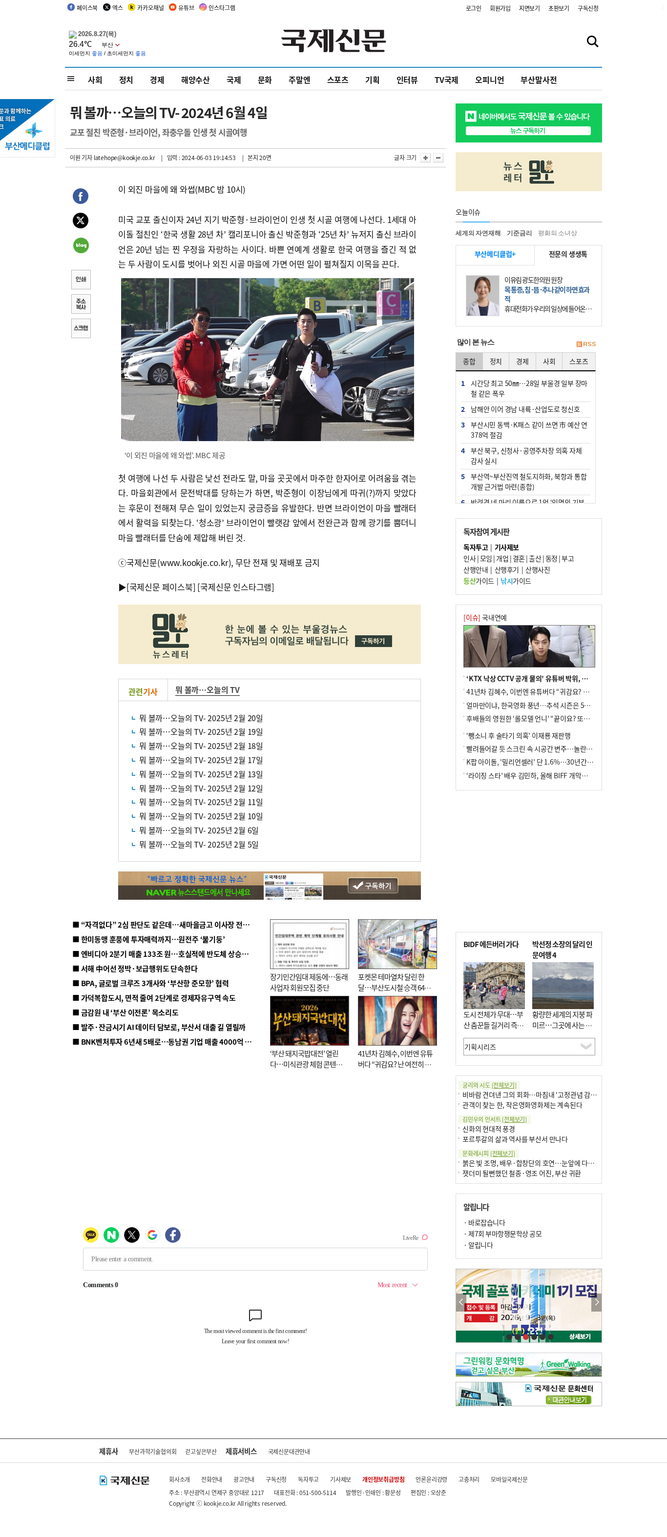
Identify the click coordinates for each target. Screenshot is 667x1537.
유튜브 (186, 7)
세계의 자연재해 (478, 233)
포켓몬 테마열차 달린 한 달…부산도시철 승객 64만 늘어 (394, 987)
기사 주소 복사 (80, 305)
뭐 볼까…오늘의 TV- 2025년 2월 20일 (201, 718)
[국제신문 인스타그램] (235, 587)
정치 (126, 79)
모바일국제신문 (509, 1479)
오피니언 (489, 79)
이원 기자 (81, 157)
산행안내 (475, 569)
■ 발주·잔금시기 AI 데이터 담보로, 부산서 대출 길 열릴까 (159, 1027)
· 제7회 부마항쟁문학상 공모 (502, 1233)
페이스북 (87, 7)
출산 (535, 558)
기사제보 (340, 1479)
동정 (551, 558)
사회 (95, 79)
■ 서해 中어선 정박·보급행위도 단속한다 (135, 968)
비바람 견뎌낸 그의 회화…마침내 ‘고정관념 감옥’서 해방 (540, 1094)
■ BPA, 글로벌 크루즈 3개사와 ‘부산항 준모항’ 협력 (150, 983)
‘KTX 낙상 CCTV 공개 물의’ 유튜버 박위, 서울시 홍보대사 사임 (553, 678)
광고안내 (243, 1479)
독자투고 (308, 1479)
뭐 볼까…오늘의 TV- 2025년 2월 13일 (201, 774)
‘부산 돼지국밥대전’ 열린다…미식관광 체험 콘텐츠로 (306, 1064)
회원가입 (500, 8)
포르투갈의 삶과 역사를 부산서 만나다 (515, 1139)
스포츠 (338, 79)
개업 (502, 558)
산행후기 (507, 569)
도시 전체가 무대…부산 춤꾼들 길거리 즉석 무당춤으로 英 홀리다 (493, 1025)
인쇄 (80, 280)
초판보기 (558, 8)
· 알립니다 (478, 1245)
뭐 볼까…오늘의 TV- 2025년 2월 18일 (201, 745)
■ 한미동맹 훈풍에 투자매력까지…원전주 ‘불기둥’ (148, 939)
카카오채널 (150, 7)
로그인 (473, 8)
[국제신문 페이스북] (161, 587)
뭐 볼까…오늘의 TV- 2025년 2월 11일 (201, 802)
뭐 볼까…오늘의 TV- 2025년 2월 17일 (201, 760)
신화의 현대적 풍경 (488, 1128)
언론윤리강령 (431, 1479)
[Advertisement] (529, 861)
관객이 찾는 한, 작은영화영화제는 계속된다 (522, 1105)
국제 (234, 79)
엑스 (117, 7)
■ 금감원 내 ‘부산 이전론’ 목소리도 (125, 1012)
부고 (568, 558)
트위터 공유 (80, 222)
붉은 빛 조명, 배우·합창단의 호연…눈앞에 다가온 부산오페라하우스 (557, 1163)
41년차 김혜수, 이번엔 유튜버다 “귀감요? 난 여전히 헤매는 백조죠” (395, 1064)
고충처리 (469, 1479)
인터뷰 (407, 79)
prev (461, 1303)
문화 (265, 79)
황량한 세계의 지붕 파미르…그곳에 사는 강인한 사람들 (562, 1025)
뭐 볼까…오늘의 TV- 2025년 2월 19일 (201, 731)
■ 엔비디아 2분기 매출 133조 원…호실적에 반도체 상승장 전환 (167, 954)
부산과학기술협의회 (152, 1451)
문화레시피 (488, 1153)
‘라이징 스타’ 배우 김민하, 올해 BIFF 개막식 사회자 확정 (544, 775)
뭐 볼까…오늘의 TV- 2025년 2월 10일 (201, 816)
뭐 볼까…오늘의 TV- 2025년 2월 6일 (199, 830)
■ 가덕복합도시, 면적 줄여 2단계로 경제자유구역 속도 (154, 997)
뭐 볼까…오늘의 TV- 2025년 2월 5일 (199, 844)
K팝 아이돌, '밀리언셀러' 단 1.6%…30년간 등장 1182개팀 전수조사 (561, 762)
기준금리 (519, 233)
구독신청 (588, 8)
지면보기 (529, 8)
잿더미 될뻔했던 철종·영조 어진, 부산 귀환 (521, 1173)
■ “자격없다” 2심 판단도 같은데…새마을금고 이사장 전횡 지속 (168, 924)
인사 (469, 558)
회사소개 (179, 1479)
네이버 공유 (80, 246)
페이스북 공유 (80, 197)
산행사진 (537, 569)
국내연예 (485, 617)
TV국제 (447, 79)
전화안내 (211, 1479)
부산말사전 (539, 79)
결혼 (519, 558)
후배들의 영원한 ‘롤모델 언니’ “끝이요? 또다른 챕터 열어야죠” (553, 718)
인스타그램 (221, 7)
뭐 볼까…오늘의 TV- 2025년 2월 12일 (201, 788)
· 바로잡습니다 (484, 1222)
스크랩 (80, 329)
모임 (486, 558)
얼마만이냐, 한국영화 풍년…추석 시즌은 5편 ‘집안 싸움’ (544, 705)
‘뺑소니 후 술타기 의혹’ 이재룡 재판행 (518, 735)
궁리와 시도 (489, 1085)
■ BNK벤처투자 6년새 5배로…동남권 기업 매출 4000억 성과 (165, 1041)
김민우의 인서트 (494, 1119)
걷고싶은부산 (201, 1451)
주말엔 (299, 79)
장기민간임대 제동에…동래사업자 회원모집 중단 (309, 982)
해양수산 (195, 79)
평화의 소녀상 (557, 233)
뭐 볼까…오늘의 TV (207, 689)
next (596, 1303)
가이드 (478, 581)
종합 (469, 361)
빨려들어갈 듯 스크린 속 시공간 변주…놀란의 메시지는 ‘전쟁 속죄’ (558, 748)
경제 (157, 79)
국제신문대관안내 (289, 1451)
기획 (372, 79)
